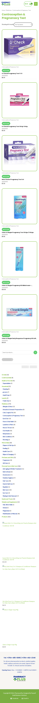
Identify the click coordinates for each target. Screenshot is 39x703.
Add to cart (6, 70)
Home (3, 10)
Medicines (9, 10)
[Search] (35, 352)
